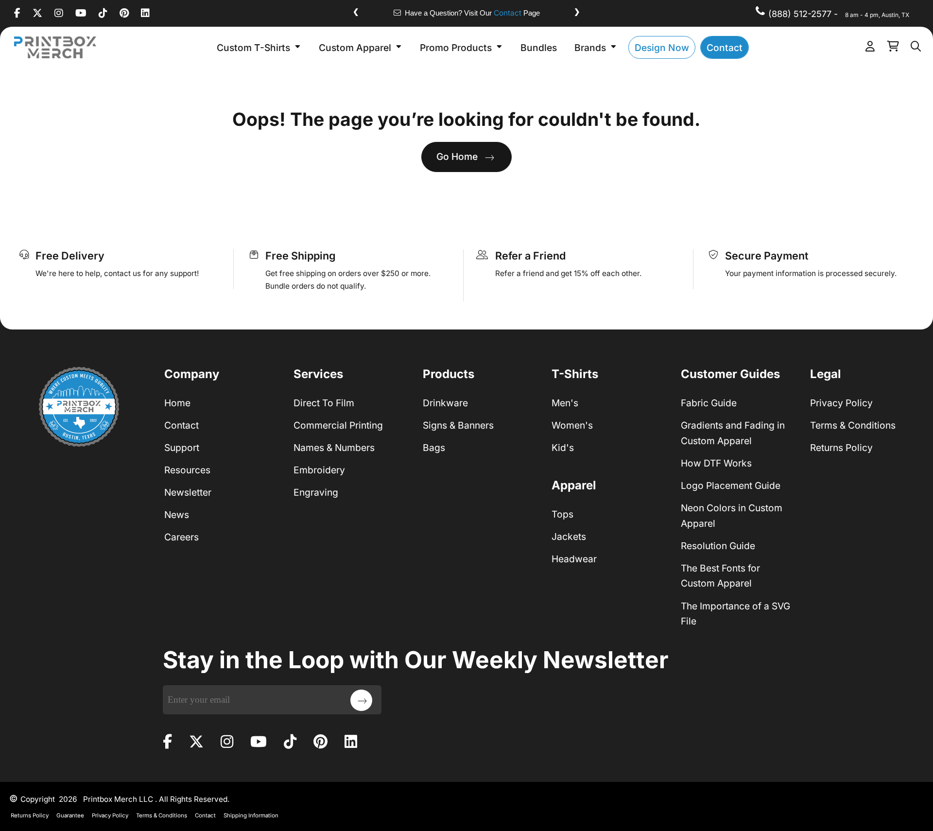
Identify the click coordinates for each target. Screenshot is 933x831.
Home (177, 403)
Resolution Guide (718, 546)
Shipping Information (251, 815)
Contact (507, 12)
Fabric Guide (709, 403)
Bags (434, 447)
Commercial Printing (338, 425)
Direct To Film (324, 403)
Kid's (563, 447)
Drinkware (445, 403)
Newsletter (187, 492)
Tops (562, 514)
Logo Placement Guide (730, 485)
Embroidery (319, 470)
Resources (187, 470)
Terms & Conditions (853, 425)
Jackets (569, 536)
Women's (572, 425)
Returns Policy (841, 447)
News (176, 514)
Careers (181, 537)
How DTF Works (716, 463)
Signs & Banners (458, 425)
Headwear (574, 559)
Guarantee (70, 815)
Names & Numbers (334, 447)
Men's (565, 403)
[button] (259, 47)
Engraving (316, 492)
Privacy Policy (841, 403)
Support (181, 447)
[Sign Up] (361, 700)
